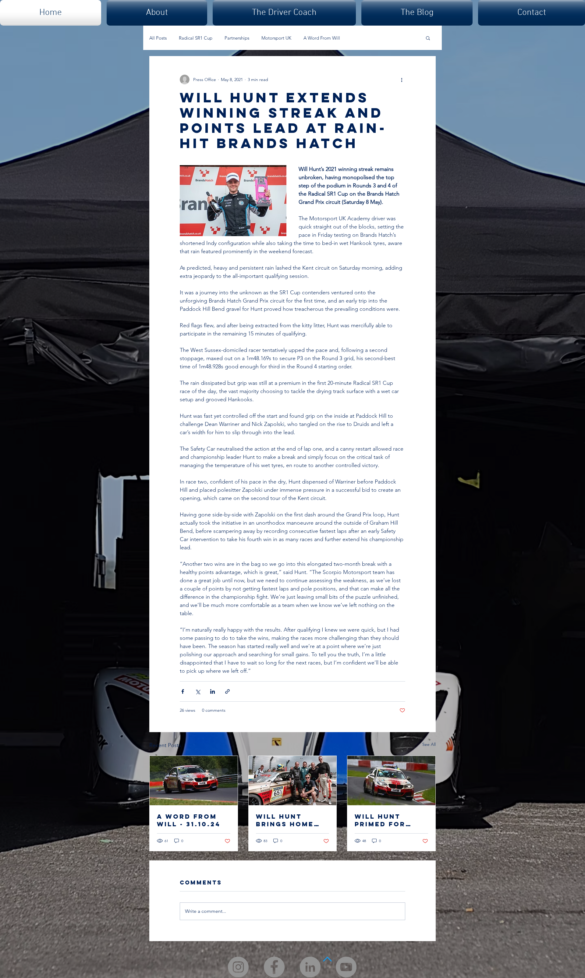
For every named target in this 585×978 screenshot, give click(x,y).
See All (429, 744)
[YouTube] (346, 967)
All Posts (158, 38)
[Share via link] (227, 691)
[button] (428, 37)
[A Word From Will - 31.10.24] (194, 780)
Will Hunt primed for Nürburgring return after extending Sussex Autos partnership (386, 820)
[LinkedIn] (310, 967)
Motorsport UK (276, 38)
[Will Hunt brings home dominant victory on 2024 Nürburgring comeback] (293, 780)
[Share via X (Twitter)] (197, 691)
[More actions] (401, 79)
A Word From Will (321, 38)
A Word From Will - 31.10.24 (189, 820)
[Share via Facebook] (183, 691)
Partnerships (237, 38)
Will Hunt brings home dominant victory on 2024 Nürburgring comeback (286, 820)
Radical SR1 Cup (195, 38)
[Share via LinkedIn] (212, 691)
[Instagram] (238, 967)
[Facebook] (274, 967)
